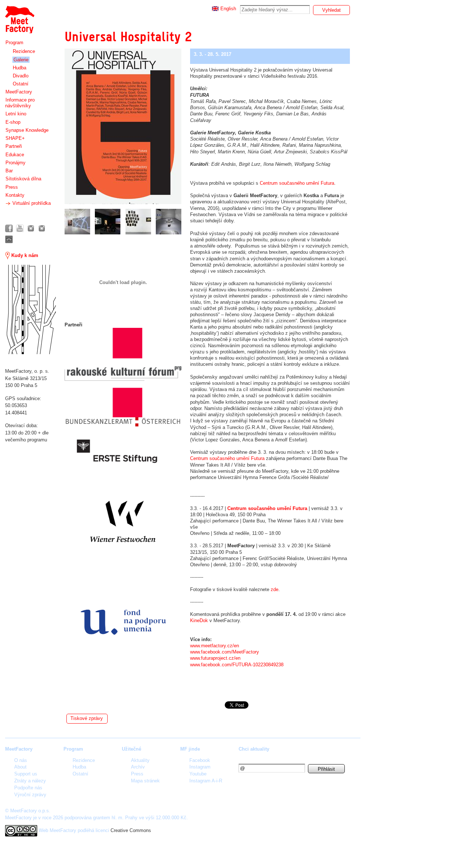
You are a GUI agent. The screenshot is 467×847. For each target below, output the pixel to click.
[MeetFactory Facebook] (9, 228)
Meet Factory (19, 16)
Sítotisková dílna (23, 178)
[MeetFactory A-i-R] (42, 228)
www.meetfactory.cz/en (214, 645)
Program (14, 42)
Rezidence (24, 51)
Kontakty (14, 195)
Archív (138, 767)
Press (11, 187)
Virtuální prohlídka (31, 203)
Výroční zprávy (30, 794)
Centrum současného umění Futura (297, 183)
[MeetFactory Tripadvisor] (9, 239)
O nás (20, 760)
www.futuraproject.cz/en (215, 658)
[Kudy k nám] (30, 309)
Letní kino (15, 113)
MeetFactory (18, 92)
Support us (25, 774)
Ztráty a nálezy (30, 780)
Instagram (200, 767)
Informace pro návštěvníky (20, 102)
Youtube (198, 774)
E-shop (12, 122)
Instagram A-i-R (205, 780)
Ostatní (20, 84)
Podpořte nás (28, 787)
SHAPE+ (15, 138)
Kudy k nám (24, 255)
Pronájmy (15, 162)
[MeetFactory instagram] (31, 228)
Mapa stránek (145, 780)
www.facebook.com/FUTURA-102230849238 (236, 664)
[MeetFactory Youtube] (20, 228)
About (20, 767)
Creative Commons (131, 830)
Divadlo (20, 75)
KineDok (199, 620)
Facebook (199, 760)
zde (274, 589)
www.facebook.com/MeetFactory (224, 652)
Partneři (13, 146)
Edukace (14, 154)
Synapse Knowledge (27, 130)
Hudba (19, 67)
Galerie (20, 59)
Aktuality (140, 760)
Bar (9, 170)
